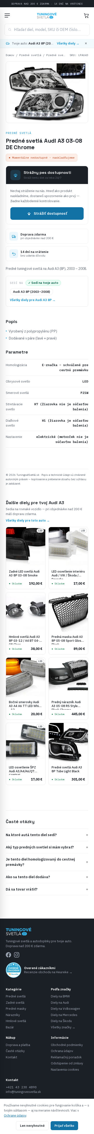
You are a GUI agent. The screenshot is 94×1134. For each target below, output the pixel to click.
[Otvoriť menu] (7, 15)
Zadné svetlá (15, 1003)
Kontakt (11, 1057)
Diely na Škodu (61, 1021)
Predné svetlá (30, 55)
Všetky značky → (63, 1027)
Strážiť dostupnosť (50, 213)
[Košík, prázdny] (86, 15)
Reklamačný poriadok (66, 1057)
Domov (10, 55)
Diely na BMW (60, 996)
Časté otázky (15, 1051)
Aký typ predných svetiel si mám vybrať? (47, 847)
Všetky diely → (68, 43)
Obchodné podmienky (67, 1045)
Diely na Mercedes (64, 1015)
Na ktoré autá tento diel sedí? (47, 834)
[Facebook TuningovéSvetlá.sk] (8, 954)
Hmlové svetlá (16, 1021)
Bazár (10, 1027)
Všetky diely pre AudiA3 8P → (32, 300)
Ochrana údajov (62, 1051)
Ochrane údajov (15, 1115)
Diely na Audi (60, 1003)
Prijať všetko (64, 1126)
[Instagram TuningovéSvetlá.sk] (16, 954)
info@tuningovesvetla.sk (23, 1092)
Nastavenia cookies (65, 1070)
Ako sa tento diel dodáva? (47, 877)
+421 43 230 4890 (21, 1087)
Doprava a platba (18, 1045)
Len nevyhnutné (32, 1126)
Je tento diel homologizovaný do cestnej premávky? (47, 862)
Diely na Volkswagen (65, 1009)
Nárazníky (13, 1015)
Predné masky (16, 1009)
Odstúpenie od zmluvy (67, 1063)
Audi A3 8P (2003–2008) (31, 292)
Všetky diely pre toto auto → (28, 520)
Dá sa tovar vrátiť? (47, 889)
